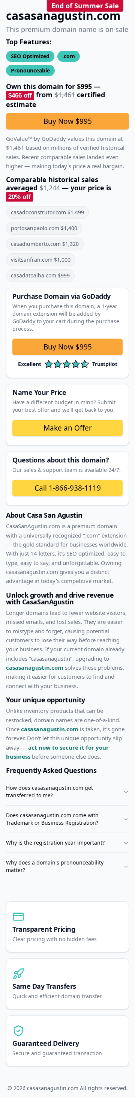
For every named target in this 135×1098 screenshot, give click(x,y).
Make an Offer (68, 428)
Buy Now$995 (68, 347)
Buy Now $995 (68, 121)
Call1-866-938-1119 (67, 488)
